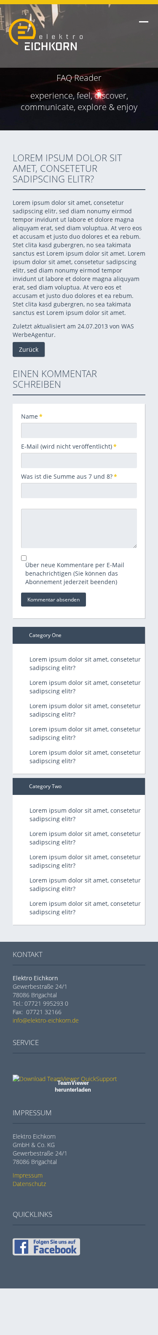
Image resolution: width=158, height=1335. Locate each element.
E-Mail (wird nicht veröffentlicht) (69, 446)
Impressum (28, 1175)
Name (35, 416)
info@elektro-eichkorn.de (46, 1020)
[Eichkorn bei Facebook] (46, 1253)
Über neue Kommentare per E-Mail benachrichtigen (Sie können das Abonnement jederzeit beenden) (74, 573)
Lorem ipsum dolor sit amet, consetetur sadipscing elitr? (85, 663)
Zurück (28, 349)
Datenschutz (29, 1184)
